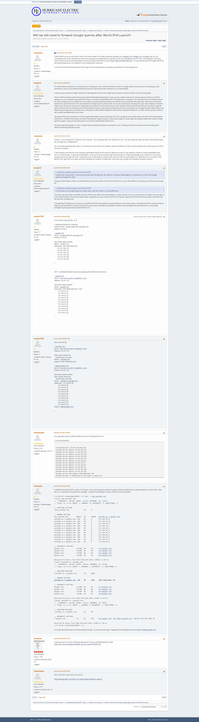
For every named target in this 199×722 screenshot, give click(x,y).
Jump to (136, 706)
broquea (38, 638)
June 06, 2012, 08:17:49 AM (62, 432)
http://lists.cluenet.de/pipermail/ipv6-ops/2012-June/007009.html (77, 644)
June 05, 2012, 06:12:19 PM (62, 136)
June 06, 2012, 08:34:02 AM (62, 671)
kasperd (37, 83)
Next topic (162, 40)
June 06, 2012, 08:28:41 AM (62, 638)
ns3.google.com (104, 551)
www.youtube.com (62, 366)
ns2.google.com (104, 548)
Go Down (36, 46)
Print (164, 46)
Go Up (35, 697)
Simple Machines (46, 719)
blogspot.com (127, 56)
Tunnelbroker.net (156, 21)
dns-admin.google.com (122, 618)
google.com (60, 233)
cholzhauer (39, 432)
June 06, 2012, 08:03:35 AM (62, 216)
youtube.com (147, 56)
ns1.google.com (104, 555)
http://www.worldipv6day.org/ (121, 61)
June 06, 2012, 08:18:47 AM (62, 486)
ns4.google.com (104, 553)
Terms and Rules (157, 720)
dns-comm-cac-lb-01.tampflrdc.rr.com (73, 278)
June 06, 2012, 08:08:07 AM (62, 338)
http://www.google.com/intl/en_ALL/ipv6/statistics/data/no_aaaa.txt (78, 679)
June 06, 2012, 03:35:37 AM (62, 168)
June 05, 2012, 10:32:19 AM (64, 53)
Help (149, 720)
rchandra (38, 53)
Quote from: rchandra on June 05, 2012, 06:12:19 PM (74, 172)
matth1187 (39, 216)
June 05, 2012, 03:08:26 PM (62, 83)
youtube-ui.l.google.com (69, 381)
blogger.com (137, 56)
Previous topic (151, 40)
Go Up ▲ (166, 720)
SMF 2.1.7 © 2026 (35, 719)
